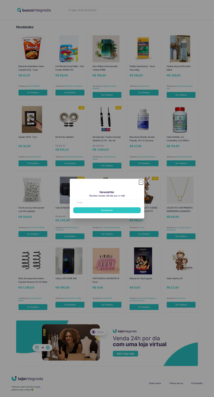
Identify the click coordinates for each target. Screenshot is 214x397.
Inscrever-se (107, 210)
